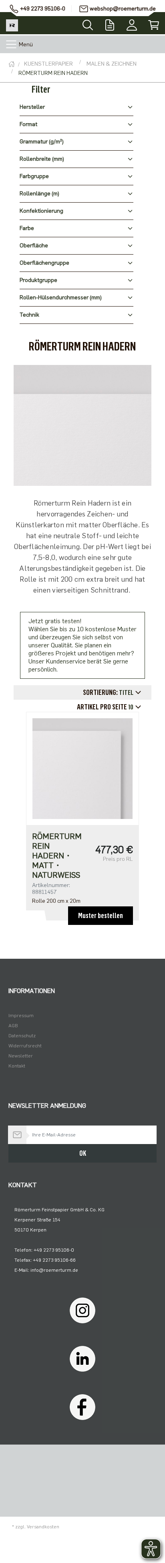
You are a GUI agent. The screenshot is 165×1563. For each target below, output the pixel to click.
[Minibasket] (154, 23)
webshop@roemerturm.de (123, 8)
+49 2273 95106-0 (42, 8)
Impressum (21, 1015)
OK (82, 1153)
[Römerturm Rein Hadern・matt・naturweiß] (82, 768)
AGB (13, 1025)
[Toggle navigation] (11, 44)
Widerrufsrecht (25, 1046)
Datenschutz (22, 1036)
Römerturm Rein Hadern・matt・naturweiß (57, 855)
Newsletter (20, 1056)
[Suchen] (87, 22)
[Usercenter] (132, 23)
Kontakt (16, 1066)
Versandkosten (43, 1527)
